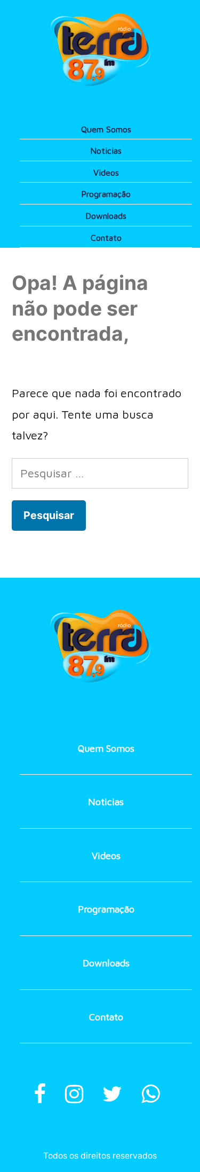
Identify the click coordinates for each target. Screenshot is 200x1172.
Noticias (106, 150)
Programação (106, 194)
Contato (106, 237)
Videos (106, 172)
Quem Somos (106, 129)
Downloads (105, 216)
